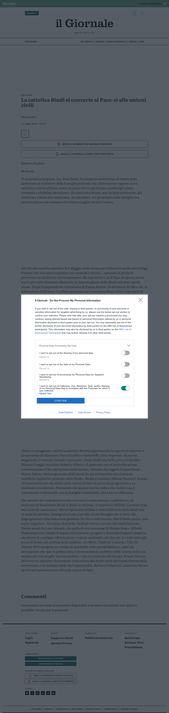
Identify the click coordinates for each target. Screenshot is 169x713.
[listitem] (84, 345)
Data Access (84, 412)
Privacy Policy (103, 412)
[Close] (141, 301)
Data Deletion (66, 412)
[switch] (125, 353)
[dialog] (84, 356)
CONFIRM (61, 401)
